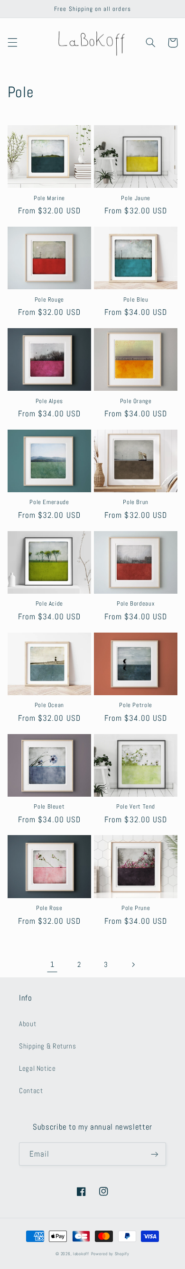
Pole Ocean (49, 705)
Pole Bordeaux (136, 603)
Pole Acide (49, 603)
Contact (31, 1090)
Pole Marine (49, 198)
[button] (12, 43)
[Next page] (133, 964)
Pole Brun (135, 502)
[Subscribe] (155, 1154)
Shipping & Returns (47, 1046)
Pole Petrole (135, 705)
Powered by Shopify (110, 1254)
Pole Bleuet (49, 806)
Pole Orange (136, 401)
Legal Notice (37, 1068)
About (27, 1024)
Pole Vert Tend (135, 806)
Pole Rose (49, 908)
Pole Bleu (135, 299)
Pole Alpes (49, 401)
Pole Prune (135, 908)
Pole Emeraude (49, 502)
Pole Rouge (49, 299)
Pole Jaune (135, 198)
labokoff (81, 1254)
